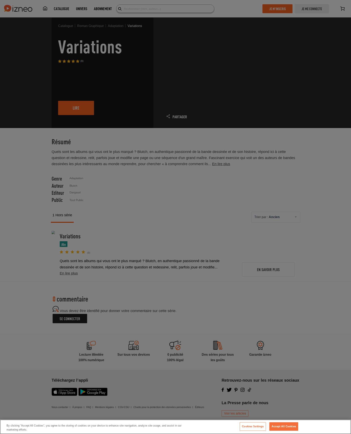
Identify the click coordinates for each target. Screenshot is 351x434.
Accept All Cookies (284, 426)
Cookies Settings (253, 426)
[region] (175, 427)
